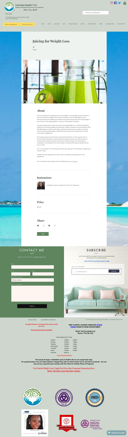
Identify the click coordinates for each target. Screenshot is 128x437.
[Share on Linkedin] (49, 226)
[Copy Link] (55, 226)
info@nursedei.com (40, 257)
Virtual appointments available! (41, 330)
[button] (124, 3)
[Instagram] (111, 3)
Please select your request (17, 276)
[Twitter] (119, 3)
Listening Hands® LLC (26, 5)
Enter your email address (78, 266)
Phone (12, 271)
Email (33, 271)
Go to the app (72, 161)
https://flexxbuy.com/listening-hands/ (64, 371)
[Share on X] (44, 226)
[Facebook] (115, 3)
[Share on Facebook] (38, 226)
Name (12, 263)
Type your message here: (16, 284)
